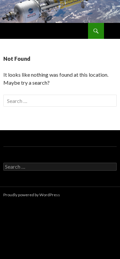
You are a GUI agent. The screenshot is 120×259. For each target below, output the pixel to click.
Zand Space (19, 31)
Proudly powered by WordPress (31, 194)
